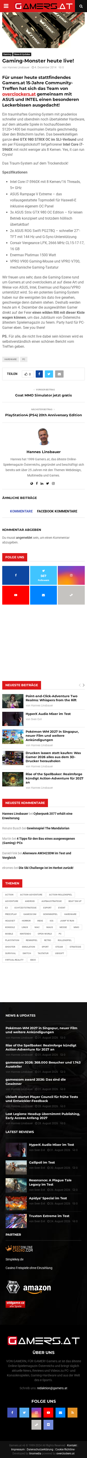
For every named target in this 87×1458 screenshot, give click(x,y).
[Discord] (48, 1425)
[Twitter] (24, 1413)
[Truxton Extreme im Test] (16, 1221)
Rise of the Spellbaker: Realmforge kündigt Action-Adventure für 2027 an (54, 778)
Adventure (11, 901)
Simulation (28, 947)
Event (61, 907)
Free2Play (11, 914)
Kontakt (72, 1445)
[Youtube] (48, 1413)
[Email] (60, 1413)
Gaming (7, 54)
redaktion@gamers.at (52, 1388)
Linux (25, 927)
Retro (47, 940)
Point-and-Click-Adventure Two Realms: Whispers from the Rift (51, 698)
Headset (10, 920)
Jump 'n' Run (67, 920)
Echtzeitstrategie (25, 907)
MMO (76, 927)
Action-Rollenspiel (60, 894)
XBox (33, 960)
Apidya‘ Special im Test (48, 1198)
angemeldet (24, 537)
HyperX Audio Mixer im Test (48, 714)
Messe (63, 927)
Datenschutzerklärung (40, 1449)
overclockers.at (19, 94)
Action (9, 894)
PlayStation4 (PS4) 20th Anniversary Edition (43, 415)
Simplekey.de (14, 1259)
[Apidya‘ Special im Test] (16, 1203)
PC (23, 359)
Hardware (10, 359)
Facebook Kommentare (57, 511)
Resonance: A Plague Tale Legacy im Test (50, 1182)
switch (27, 953)
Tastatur (43, 953)
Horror (26, 920)
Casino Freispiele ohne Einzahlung (29, 1268)
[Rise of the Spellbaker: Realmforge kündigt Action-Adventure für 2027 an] (12, 779)
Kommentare (21, 511)
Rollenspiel (65, 940)
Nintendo (25, 934)
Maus (49, 927)
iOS (51, 920)
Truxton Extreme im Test (49, 1216)
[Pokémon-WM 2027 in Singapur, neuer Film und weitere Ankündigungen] (12, 737)
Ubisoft (59, 953)
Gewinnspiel (50, 914)
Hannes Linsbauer (18, 67)
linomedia (35, 1453)
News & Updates (22, 54)
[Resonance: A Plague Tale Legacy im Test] (16, 1185)
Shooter (10, 947)
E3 (6, 907)
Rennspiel (31, 940)
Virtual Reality (14, 960)
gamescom (29, 914)
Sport (45, 947)
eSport (47, 907)
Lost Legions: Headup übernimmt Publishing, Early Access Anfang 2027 (43, 1116)
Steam (59, 947)
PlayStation (12, 940)
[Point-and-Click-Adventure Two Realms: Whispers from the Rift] (12, 701)
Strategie (75, 947)
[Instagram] (36, 1413)
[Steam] (36, 1425)
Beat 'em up (74, 901)
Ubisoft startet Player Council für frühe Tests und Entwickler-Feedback (42, 1099)
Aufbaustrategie (51, 901)
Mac (37, 927)
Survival (10, 953)
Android (30, 901)
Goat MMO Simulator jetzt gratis (43, 395)
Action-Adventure (31, 894)
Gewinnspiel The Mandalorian (48, 828)
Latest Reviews (20, 1132)
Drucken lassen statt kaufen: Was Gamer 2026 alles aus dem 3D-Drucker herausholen (53, 757)
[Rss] (72, 1413)
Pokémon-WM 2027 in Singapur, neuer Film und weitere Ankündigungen (52, 736)
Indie (40, 920)
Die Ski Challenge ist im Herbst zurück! (46, 868)
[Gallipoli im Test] (16, 1167)
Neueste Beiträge (21, 685)
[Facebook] (12, 1413)
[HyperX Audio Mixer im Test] (12, 719)
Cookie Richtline (65, 1449)
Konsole (10, 927)
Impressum (18, 1449)
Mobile (9, 934)
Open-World (45, 934)
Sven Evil (36, 719)
